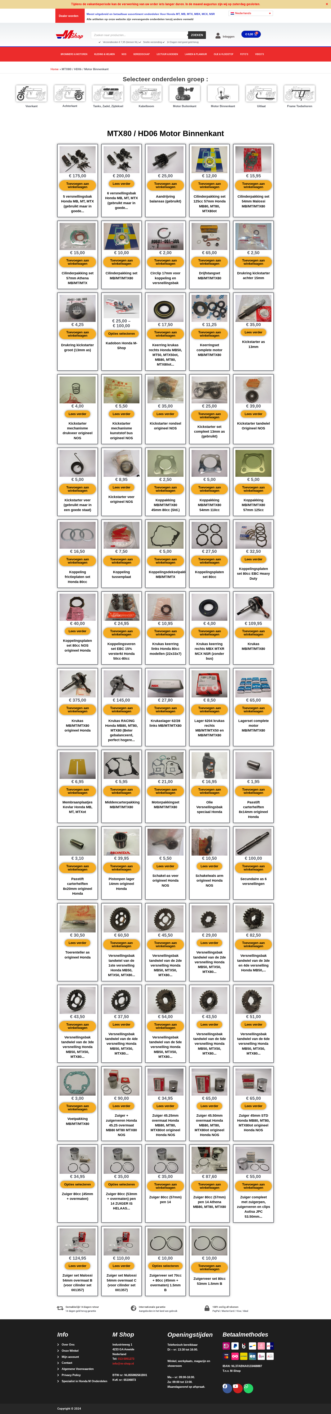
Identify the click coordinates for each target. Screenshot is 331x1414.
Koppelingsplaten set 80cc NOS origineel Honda (77, 645)
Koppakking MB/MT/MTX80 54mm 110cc (209, 505)
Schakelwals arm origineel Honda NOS (209, 880)
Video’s (259, 54)
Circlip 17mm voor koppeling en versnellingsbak (165, 278)
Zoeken (197, 35)
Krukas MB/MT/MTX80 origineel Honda (78, 725)
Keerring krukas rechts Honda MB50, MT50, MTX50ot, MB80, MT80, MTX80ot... (165, 354)
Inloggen (228, 36)
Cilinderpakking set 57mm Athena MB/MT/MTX (77, 278)
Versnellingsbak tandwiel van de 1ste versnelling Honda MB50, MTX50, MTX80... (121, 965)
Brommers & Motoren (74, 54)
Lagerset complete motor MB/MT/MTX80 (253, 725)
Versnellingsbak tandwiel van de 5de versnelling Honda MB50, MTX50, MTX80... (165, 1047)
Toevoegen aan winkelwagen (77, 185)
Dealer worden (68, 15)
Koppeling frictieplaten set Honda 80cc (77, 577)
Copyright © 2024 (69, 1408)
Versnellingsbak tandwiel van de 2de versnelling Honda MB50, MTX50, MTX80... (165, 965)
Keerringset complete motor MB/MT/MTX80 (209, 350)
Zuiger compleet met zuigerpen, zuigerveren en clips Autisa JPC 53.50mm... (253, 1206)
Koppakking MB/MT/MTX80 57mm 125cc (253, 505)
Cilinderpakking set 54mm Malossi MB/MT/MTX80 (253, 201)
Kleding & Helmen (104, 54)
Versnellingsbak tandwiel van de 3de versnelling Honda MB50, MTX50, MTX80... (77, 1047)
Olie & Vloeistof (223, 54)
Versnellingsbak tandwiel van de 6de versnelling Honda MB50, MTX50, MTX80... (253, 1043)
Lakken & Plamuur (196, 54)
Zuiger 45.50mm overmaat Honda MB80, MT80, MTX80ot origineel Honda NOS (209, 1125)
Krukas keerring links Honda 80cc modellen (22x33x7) (165, 648)
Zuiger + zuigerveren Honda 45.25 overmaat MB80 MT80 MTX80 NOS (121, 1125)
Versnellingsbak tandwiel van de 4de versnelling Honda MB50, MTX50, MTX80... (121, 1043)
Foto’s (244, 54)
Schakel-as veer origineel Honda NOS (165, 880)
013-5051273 (126, 1358)
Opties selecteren (121, 333)
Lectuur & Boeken (167, 54)
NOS (124, 54)
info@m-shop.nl (123, 1363)
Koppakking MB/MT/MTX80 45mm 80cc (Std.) (165, 505)
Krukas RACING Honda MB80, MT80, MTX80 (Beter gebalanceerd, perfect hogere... (121, 730)
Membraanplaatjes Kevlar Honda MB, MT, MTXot (77, 807)
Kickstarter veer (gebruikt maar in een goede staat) (78, 505)
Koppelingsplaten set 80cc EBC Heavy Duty (253, 573)
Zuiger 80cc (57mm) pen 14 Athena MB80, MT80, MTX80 (209, 1202)
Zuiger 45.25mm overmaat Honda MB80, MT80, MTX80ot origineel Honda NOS (165, 1125)
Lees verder (121, 184)
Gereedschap (141, 54)
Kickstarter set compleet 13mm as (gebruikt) (209, 431)
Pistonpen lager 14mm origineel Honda (121, 883)
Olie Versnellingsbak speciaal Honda (209, 807)
